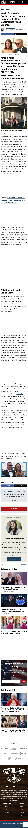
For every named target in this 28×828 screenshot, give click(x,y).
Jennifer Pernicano (10, 28)
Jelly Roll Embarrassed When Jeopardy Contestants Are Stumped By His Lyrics (13, 611)
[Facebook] (7, 786)
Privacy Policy (14, 825)
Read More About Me (14, 559)
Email (14, 500)
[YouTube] (14, 786)
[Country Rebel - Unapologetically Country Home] (10, 2)
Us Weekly (19, 394)
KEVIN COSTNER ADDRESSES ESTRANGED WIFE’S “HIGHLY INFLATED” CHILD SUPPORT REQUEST (13, 200)
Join (23, 681)
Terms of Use (20, 825)
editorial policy (23, 564)
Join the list (13, 508)
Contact (21, 809)
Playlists (7, 812)
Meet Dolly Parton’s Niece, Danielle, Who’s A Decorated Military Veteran (13, 731)
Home (2, 9)
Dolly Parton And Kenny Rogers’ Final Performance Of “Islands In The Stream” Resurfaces (13, 589)
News (7, 9)
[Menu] (26, 2)
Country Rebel (6, 804)
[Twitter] (21, 786)
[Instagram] (17, 786)
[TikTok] (10, 786)
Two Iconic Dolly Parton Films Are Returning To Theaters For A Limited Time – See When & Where (13, 710)
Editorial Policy (8, 825)
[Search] (23, 2)
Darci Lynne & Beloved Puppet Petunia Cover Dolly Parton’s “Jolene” (14, 632)
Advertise (21, 812)
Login (21, 815)
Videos (6, 809)
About (21, 806)
